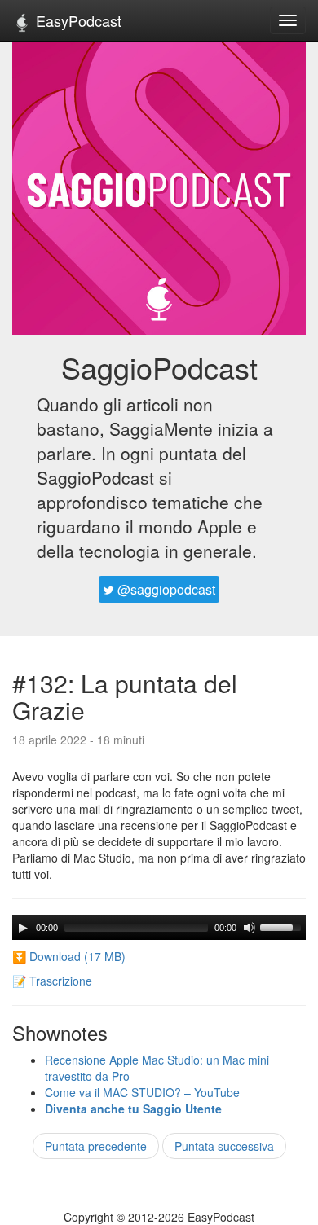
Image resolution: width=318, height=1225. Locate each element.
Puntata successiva (224, 1146)
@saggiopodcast (164, 589)
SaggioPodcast (159, 367)
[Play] (22, 927)
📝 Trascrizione (52, 981)
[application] (159, 927)
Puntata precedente (96, 1146)
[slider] (283, 926)
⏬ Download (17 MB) (69, 956)
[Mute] (249, 927)
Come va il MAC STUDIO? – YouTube (142, 1092)
